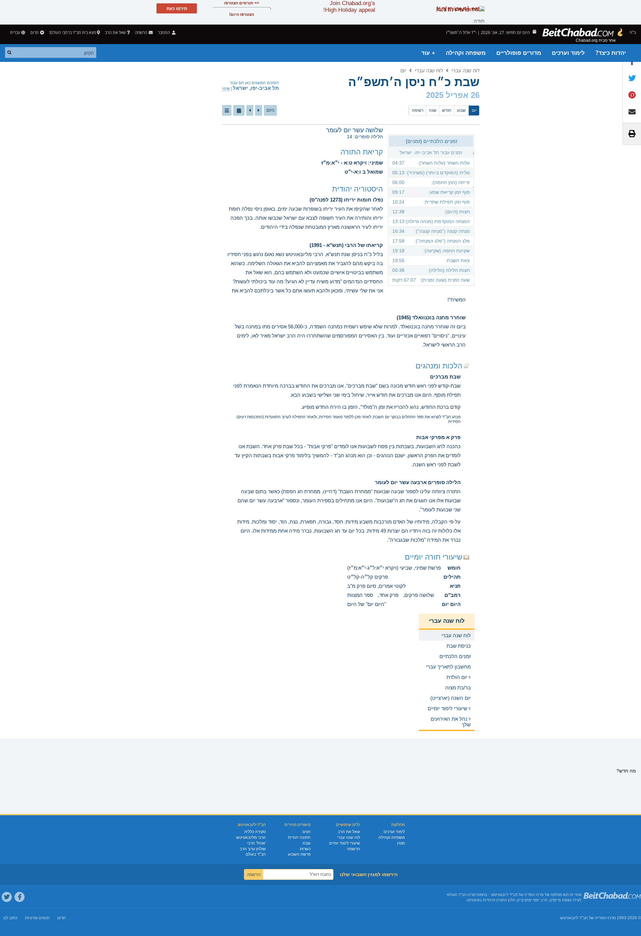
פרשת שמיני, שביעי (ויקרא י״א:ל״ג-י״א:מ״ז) (394, 568)
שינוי (226, 88)
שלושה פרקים (419, 595)
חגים (306, 831)
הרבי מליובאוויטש (251, 837)
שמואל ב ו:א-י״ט (364, 172)
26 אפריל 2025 (452, 95)
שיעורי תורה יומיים (433, 557)
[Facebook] (19, 897)
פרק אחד (388, 595)
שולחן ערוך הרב (253, 849)
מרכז (612, 917)
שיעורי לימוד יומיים (344, 843)
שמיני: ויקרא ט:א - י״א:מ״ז (352, 163)
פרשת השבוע (299, 854)
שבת (306, 843)
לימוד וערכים (568, 53)
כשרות (305, 849)
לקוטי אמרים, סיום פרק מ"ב (376, 586)
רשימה (417, 110)
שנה (432, 110)
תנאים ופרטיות (37, 917)
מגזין (401, 843)
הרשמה (353, 849)
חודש (446, 110)
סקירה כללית (255, 831)
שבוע (461, 110)
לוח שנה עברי (465, 70)
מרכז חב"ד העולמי (460, 895)
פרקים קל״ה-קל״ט (367, 577)
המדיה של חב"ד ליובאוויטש (583, 917)
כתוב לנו (10, 917)
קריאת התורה (362, 152)
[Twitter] (7, 897)
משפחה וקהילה (466, 53)
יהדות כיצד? (611, 53)
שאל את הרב (115, 32)
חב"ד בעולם (256, 854)
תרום (34, 32)
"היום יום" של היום (366, 604)
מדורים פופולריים (518, 53)
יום (403, 70)
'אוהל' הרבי (256, 843)
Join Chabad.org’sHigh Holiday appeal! (349, 6)
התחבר (164, 32)
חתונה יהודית (299, 837)
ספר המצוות (360, 595)
